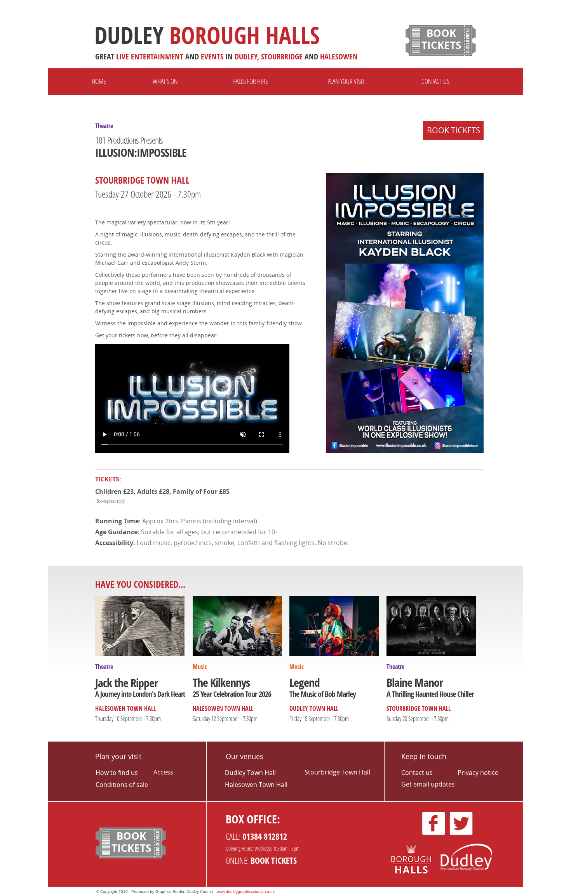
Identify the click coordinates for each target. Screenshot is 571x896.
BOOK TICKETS (453, 130)
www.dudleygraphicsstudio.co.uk (246, 891)
